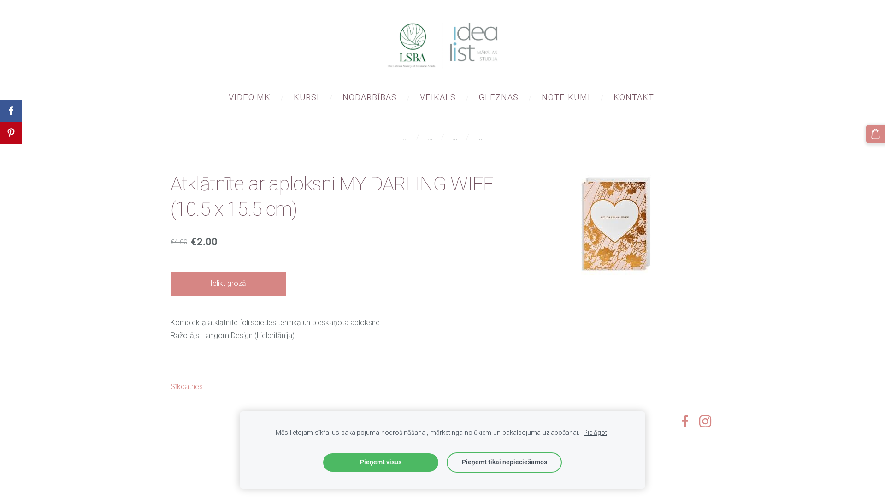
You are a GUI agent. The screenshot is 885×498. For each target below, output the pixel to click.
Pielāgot (595, 433)
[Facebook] (685, 421)
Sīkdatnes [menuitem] (187, 386)
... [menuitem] (405, 137)
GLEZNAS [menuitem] (499, 97)
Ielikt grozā (228, 283)
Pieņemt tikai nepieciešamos (504, 462)
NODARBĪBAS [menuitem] (369, 97)
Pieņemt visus (380, 462)
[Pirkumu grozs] (875, 134)
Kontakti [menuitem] (635, 97)
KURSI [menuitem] (306, 97)
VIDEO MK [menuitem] (250, 97)
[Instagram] (705, 421)
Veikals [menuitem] (438, 97)
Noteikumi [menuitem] (566, 97)
